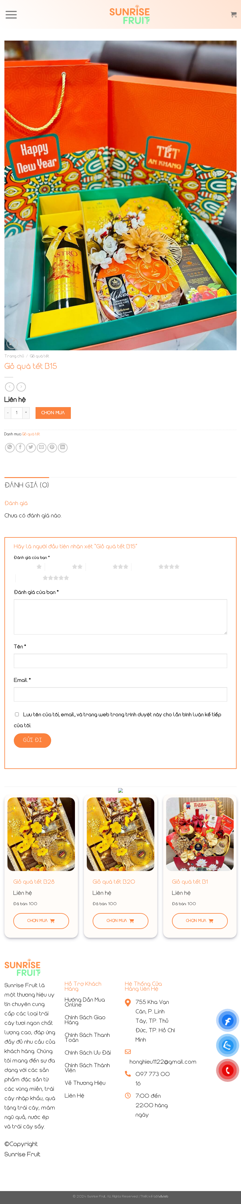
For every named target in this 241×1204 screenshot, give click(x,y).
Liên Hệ (74, 1096)
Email (22, 680)
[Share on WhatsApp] (10, 448)
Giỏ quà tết (39, 356)
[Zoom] (12, 343)
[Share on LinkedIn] (63, 448)
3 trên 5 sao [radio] (99, 567)
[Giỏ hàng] (234, 14)
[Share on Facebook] (20, 448)
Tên (20, 647)
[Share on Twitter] (31, 448)
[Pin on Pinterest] (52, 448)
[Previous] (4, 868)
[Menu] (11, 15)
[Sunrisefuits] (129, 14)
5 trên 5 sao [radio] (29, 578)
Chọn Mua (53, 413)
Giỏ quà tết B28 (34, 882)
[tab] (26, 485)
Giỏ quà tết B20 (114, 882)
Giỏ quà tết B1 (190, 882)
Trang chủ (14, 356)
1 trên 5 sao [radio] (23, 567)
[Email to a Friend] (41, 448)
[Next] (236, 868)
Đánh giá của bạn (32, 558)
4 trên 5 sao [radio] (144, 567)
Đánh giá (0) (26, 485)
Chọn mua (37, 921)
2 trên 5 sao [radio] (58, 567)
